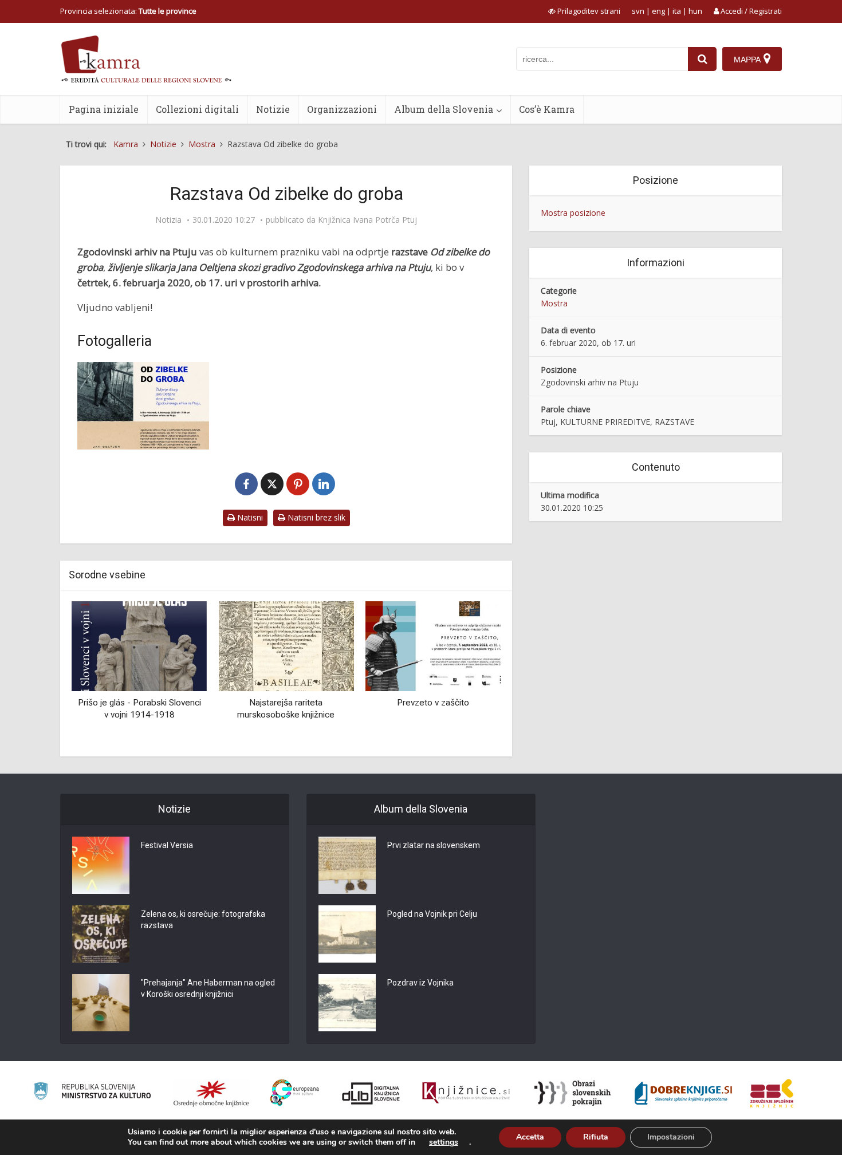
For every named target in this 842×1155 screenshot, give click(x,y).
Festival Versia (167, 845)
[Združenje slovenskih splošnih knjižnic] (466, 1093)
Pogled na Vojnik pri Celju (432, 914)
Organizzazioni (342, 109)
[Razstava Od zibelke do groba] (143, 406)
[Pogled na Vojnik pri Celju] (347, 934)
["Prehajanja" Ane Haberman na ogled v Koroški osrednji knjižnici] (100, 1002)
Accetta (530, 1137)
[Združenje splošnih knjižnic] (771, 1093)
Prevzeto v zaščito (433, 702)
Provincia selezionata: (128, 11)
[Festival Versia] (100, 865)
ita (676, 11)
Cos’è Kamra (547, 109)
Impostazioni (671, 1137)
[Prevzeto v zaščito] (433, 645)
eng (658, 11)
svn (638, 11)
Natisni (249, 517)
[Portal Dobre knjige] (683, 1093)
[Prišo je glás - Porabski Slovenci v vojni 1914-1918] (139, 645)
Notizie (273, 109)
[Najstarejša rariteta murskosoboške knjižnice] (285, 645)
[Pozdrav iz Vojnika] (347, 1002)
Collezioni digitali (197, 109)
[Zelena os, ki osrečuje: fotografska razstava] (100, 934)
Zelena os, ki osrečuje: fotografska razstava (203, 919)
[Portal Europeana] (294, 1092)
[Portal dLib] (371, 1093)
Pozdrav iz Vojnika (420, 982)
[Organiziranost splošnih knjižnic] (211, 1093)
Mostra (554, 303)
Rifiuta (595, 1137)
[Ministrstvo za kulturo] (92, 1093)
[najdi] (702, 59)
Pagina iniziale (104, 109)
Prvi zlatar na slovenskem (433, 845)
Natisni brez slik (315, 517)
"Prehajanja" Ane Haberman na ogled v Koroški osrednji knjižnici (208, 988)
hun (695, 11)
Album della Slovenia (443, 109)
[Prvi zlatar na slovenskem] (347, 865)
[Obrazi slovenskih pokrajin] (572, 1093)
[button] (472, 674)
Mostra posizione (573, 212)
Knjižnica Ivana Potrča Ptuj (367, 220)
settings (443, 1142)
